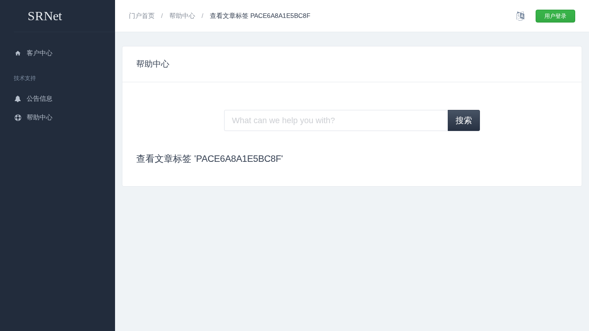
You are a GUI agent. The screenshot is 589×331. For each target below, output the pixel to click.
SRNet (45, 16)
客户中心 (39, 53)
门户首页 (142, 15)
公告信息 (39, 98)
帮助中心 (39, 117)
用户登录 (555, 16)
